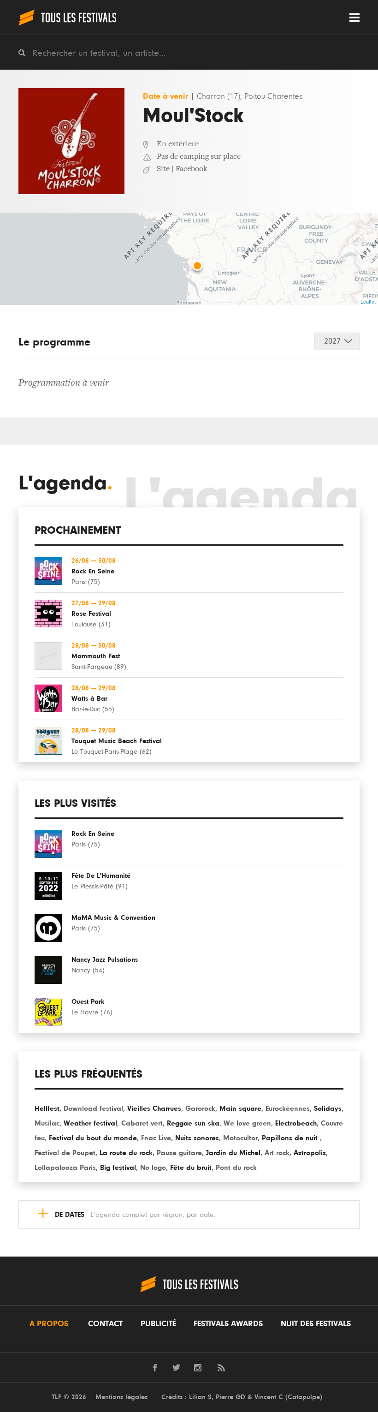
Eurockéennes (288, 1108)
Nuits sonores (197, 1138)
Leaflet (368, 301)
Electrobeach (296, 1123)
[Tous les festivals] (67, 17)
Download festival (93, 1108)
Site (163, 169)
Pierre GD (230, 1397)
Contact (105, 1324)
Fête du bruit (191, 1167)
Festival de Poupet (65, 1152)
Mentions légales (121, 1397)
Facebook (191, 169)
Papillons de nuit (291, 1138)
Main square (240, 1108)
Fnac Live (156, 1138)
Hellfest (47, 1108)
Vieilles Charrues (154, 1108)
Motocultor (240, 1138)
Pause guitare (179, 1152)
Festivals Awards (228, 1324)
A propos (49, 1324)
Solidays (328, 1108)
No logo (153, 1167)
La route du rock (126, 1152)
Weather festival (90, 1123)
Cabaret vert (142, 1123)
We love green (247, 1123)
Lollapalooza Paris (65, 1167)
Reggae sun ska (193, 1123)
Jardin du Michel (233, 1152)
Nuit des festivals (316, 1324)
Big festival (118, 1167)
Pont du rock (236, 1167)
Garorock (200, 1108)
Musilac (47, 1123)
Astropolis (310, 1152)
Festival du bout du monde (93, 1138)
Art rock (277, 1152)
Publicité (158, 1324)
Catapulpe (304, 1397)
